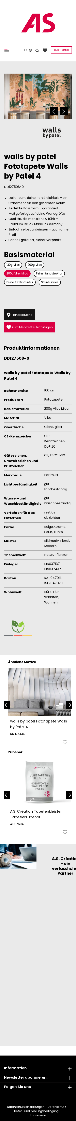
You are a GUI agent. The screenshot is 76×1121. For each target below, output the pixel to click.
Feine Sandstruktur (49, 273)
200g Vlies (35, 265)
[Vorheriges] (54, 111)
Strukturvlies (49, 282)
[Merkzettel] (45, 50)
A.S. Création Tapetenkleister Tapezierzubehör (36, 814)
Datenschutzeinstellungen (25, 1107)
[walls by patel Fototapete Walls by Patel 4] (39, 692)
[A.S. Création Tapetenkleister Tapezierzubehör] (39, 782)
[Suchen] (37, 50)
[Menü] (7, 50)
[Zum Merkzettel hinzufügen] (65, 743)
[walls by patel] (51, 132)
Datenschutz (57, 1107)
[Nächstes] (64, 111)
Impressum (38, 1115)
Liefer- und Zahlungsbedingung (36, 1111)
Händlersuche (21, 315)
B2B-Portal (61, 50)
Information (15, 1068)
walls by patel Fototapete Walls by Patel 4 (38, 724)
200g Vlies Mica (17, 273)
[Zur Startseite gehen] (38, 23)
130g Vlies (13, 265)
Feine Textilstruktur (19, 282)
